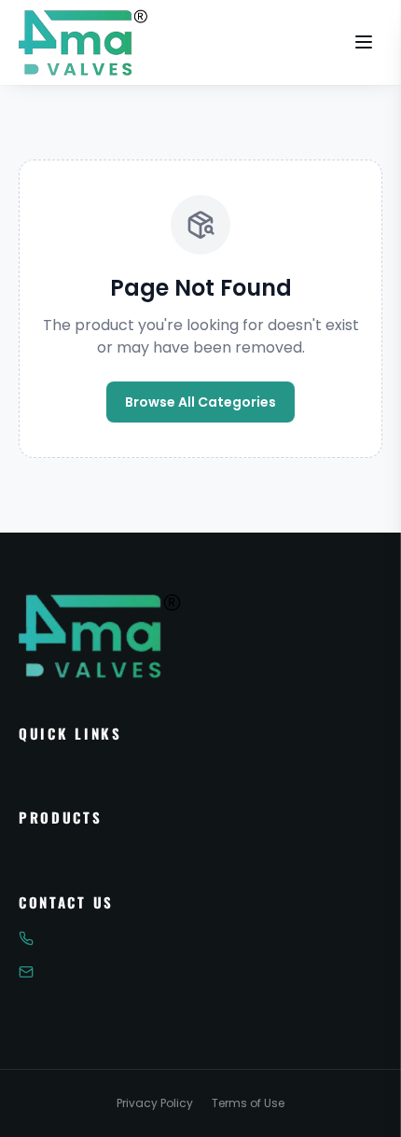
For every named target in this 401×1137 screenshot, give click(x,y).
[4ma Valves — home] (84, 42)
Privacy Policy (155, 1103)
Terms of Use (248, 1103)
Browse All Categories (200, 402)
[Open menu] (363, 42)
